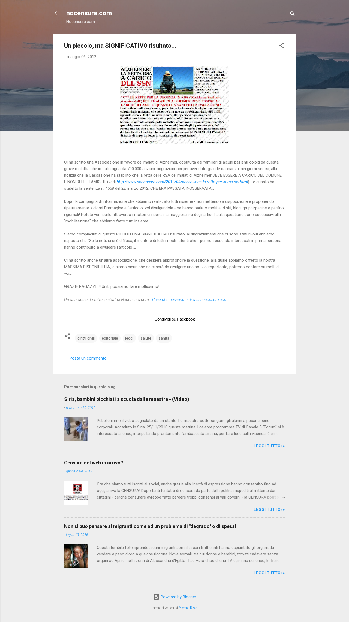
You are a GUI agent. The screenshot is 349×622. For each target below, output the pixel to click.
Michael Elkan (188, 607)
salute (145, 338)
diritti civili (86, 338)
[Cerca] (292, 15)
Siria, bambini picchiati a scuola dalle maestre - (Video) (126, 399)
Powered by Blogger (178, 596)
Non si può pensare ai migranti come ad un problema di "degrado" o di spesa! (150, 526)
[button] (281, 46)
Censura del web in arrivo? (93, 463)
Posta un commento (88, 358)
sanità (163, 338)
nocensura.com (89, 13)
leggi (129, 338)
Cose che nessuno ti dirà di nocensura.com (190, 299)
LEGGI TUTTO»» (269, 445)
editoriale (110, 338)
